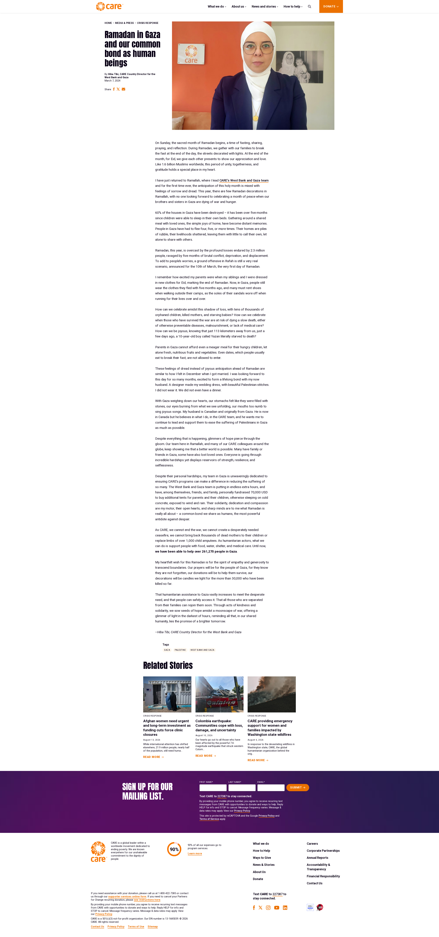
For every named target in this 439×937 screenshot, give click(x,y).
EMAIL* (261, 782)
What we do (216, 6)
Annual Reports (317, 857)
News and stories (264, 6)
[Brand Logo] (109, 6)
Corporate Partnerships (323, 850)
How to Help (261, 850)
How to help (292, 6)
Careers (312, 843)
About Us (259, 872)
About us (238, 6)
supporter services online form (127, 896)
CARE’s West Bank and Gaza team (244, 180)
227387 (222, 796)
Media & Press (124, 23)
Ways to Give (262, 857)
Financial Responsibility (323, 876)
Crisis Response (147, 23)
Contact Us (314, 883)
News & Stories (264, 864)
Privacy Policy (242, 810)
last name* (234, 782)
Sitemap (153, 926)
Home (108, 23)
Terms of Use (136, 926)
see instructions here (147, 899)
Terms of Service (209, 819)
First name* (206, 782)
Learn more (195, 853)
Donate (258, 879)
